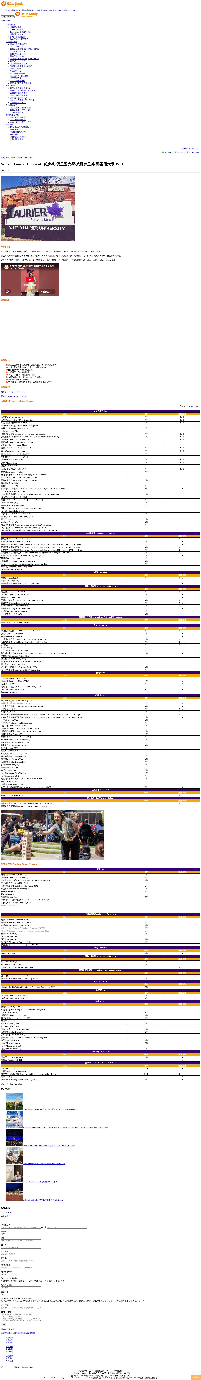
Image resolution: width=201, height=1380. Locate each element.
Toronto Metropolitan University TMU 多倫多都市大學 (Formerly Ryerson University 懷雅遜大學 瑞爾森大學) (65, 1127)
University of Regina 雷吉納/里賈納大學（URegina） (44, 1200)
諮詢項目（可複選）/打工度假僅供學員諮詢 (19, 1298)
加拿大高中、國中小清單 (20, 110)
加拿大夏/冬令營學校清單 (20, 122)
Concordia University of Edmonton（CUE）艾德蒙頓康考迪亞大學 (49, 1146)
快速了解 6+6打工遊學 (19, 39)
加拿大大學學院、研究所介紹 (22, 100)
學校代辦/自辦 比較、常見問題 (22, 90)
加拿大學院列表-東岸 (19, 98)
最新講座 (9, 1342)
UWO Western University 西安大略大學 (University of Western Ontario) (50, 1109)
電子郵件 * (5, 1258)
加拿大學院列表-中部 (19, 95)
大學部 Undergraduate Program (13, 392)
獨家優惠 (9, 1352)
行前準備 (9, 1347)
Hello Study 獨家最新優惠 (20, 32)
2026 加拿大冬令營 (18, 117)
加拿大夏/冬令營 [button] (12, 115)
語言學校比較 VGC (18, 56)
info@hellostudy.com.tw (190, 148)
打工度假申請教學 (17, 81)
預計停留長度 (6, 1285)
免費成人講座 (15, 27)
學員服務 (14, 129)
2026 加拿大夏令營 (18, 120)
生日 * (3, 1245)
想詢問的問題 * (7, 1312)
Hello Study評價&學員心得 (21, 127)
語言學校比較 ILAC (18, 51)
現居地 (4, 1232)
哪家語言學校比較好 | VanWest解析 (24, 59)
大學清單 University (18, 103)
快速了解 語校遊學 (18, 37)
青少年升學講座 (16, 112)
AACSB (9, 1212)
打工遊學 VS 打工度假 (19, 76)
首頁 (3, 158)
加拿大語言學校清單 (18, 44)
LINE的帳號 (6, 1265)
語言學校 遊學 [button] (11, 42)
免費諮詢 (4, 1216)
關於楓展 (9, 1338)
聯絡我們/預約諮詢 (18, 132)
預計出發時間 (6, 1272)
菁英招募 (9, 1361)
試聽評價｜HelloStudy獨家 (21, 66)
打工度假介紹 (15, 78)
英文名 (44, 1227)
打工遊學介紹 (15, 71)
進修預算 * (5, 1305)
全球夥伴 (9, 1356)
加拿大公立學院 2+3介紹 (20, 88)
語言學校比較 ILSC (18, 54)
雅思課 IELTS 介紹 (17, 61)
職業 (3, 1238)
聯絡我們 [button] (9, 125)
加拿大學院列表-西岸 (19, 93)
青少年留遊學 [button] (11, 105)
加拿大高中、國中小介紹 (20, 108)
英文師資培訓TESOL (18, 64)
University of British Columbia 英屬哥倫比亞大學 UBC (44, 1164)
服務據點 (14, 134)
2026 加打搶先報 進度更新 (21, 83)
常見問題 (9, 1349)
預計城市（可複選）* (10, 1278)
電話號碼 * (5, 1252)
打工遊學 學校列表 (18, 73)
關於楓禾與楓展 (16, 139)
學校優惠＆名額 (16, 34)
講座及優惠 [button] (10, 25)
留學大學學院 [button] (11, 86)
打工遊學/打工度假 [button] (13, 68)
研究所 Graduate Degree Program (13, 396)
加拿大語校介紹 (16, 47)
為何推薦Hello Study (18, 137)
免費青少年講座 (16, 29)
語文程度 (4, 1292)
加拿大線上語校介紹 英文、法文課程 (25, 49)
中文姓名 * (5, 1225)
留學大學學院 (11, 158)
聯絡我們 (9, 1358)
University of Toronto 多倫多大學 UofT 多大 (40, 1182)
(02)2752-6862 (6, 10)
